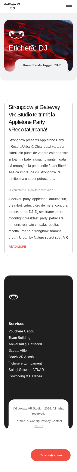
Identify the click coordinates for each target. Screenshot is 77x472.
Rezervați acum (51, 455)
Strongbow (40, 231)
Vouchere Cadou (21, 331)
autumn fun (57, 199)
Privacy (46, 421)
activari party (21, 199)
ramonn (14, 224)
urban (13, 237)
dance (13, 212)
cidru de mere (43, 205)
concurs (61, 205)
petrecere (56, 218)
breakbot (15, 205)
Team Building (19, 337)
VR (65, 237)
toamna (56, 231)
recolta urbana (19, 231)
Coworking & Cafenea (25, 376)
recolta (53, 224)
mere (59, 212)
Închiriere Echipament (25, 363)
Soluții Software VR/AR (26, 370)
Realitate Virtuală (39, 190)
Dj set (39, 212)
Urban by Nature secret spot (40, 237)
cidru (27, 205)
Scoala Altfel (18, 350)
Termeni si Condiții (27, 421)
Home (27, 65)
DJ (31, 212)
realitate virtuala (34, 224)
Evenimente (18, 190)
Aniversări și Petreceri (25, 344)
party (43, 218)
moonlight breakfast (23, 218)
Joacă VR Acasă (21, 357)
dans (23, 212)
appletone (39, 199)
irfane (49, 212)
